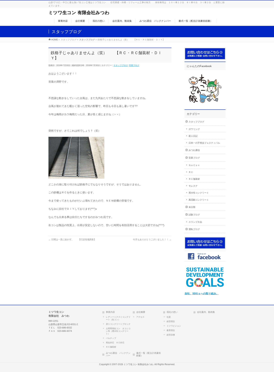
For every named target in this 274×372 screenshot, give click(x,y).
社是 (169, 317)
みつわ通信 (194, 150)
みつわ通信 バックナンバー (118, 354)
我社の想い (172, 312)
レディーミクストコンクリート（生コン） (118, 318)
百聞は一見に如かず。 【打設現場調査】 (72, 239)
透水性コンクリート (199, 192)
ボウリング (194, 129)
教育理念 (171, 330)
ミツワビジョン (174, 326)
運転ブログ (194, 229)
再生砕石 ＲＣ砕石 (115, 342)
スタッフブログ (121, 65)
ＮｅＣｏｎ (194, 165)
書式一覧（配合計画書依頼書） (148, 354)
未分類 (192, 207)
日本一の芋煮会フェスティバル (204, 143)
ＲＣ (191, 172)
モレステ (193, 186)
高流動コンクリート (199, 200)
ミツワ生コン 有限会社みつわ (78, 12)
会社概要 (140, 312)
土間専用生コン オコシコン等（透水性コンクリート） (118, 331)
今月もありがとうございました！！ (152, 239)
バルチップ (111, 338)
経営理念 (171, 321)
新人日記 (193, 136)
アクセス (140, 317)
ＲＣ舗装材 (194, 179)
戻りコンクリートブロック (118, 324)
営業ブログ (134, 65)
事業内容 (110, 312)
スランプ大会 (195, 222)
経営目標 (171, 335)
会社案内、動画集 (206, 312)
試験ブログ (194, 214)
